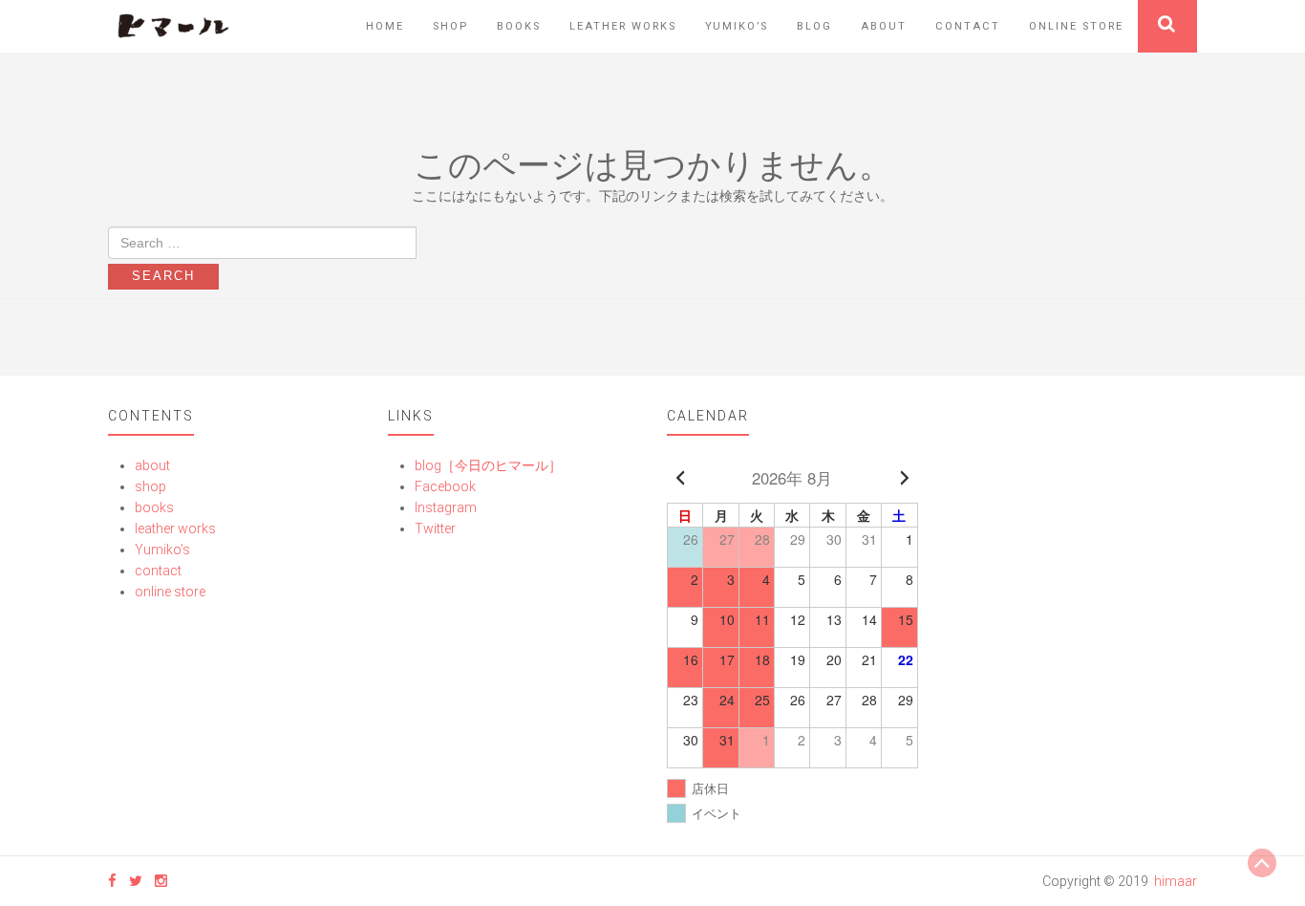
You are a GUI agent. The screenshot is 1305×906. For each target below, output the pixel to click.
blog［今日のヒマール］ (488, 465)
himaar (1175, 881)
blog (814, 26)
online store (1076, 26)
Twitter (435, 528)
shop (450, 26)
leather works (622, 26)
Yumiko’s (736, 26)
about (884, 26)
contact (967, 26)
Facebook (445, 486)
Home (385, 26)
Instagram (446, 507)
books (519, 26)
